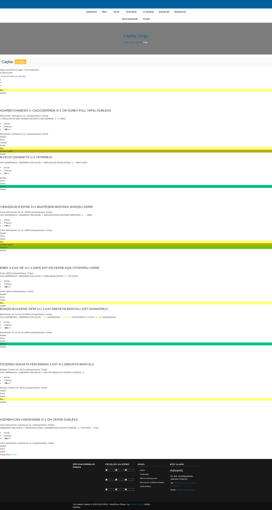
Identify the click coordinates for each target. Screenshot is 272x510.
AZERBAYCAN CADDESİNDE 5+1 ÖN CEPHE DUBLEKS (39, 419)
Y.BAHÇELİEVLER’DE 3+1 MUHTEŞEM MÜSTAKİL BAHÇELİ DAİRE (46, 206)
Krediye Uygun (6, 151)
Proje (104, 12)
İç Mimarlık (148, 12)
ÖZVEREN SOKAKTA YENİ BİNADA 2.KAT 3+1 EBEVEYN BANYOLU (47, 364)
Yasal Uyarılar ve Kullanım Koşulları (152, 482)
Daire (2, 139)
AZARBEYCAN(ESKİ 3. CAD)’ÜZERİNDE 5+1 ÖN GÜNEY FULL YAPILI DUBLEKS (55, 110)
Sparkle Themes (137, 504)
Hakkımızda (91, 12)
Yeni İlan (4, 247)
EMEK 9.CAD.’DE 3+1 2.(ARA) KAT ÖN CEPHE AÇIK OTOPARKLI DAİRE (49, 267)
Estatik (14, 454)
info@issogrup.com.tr (186, 490)
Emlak (116, 12)
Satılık (2, 145)
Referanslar (180, 12)
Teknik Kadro (144, 474)
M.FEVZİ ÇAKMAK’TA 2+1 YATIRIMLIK (26, 157)
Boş (1, 90)
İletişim (146, 19)
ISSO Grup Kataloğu (82, 464)
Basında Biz (164, 12)
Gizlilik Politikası (145, 486)
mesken (3, 142)
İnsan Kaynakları (130, 19)
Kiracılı (3, 186)
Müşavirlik (131, 12)
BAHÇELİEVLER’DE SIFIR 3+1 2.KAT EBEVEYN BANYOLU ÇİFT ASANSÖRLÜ (54, 309)
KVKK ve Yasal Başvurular (148, 478)
